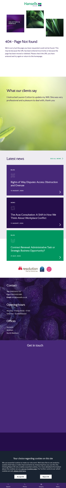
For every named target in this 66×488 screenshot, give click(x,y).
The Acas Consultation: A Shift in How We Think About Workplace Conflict (33, 216)
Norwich (10, 327)
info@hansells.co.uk (19, 297)
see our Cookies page (29, 469)
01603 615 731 (15, 291)
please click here (20, 471)
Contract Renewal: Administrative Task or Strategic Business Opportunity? (33, 249)
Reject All (46, 477)
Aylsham (10, 330)
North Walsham (13, 333)
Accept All (20, 477)
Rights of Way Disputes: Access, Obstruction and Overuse (34, 184)
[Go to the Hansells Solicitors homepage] (33, 4)
